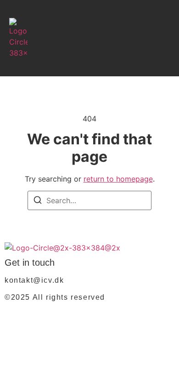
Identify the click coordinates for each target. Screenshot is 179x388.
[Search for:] (89, 200)
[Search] (38, 201)
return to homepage (118, 178)
